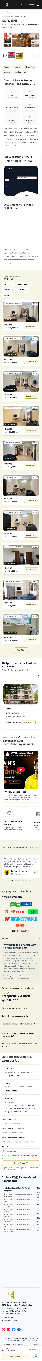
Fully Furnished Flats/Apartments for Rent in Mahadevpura (18, 1230)
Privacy (20, 1344)
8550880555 (8, 1318)
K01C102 (8, 568)
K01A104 (8, 394)
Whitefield (16, 16)
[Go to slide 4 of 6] (23, 880)
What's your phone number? (13, 1137)
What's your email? (13, 1128)
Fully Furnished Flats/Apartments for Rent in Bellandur (18, 1205)
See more (15, 146)
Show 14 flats (14, 1356)
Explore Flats (9, 16)
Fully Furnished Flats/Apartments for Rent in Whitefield (18, 1221)
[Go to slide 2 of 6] (16, 880)
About (6, 67)
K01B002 (8, 463)
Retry (3, 1158)
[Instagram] (3, 1329)
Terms (14, 1344)
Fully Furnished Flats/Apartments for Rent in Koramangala (18, 1215)
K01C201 (8, 637)
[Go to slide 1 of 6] (12, 880)
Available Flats (21, 72)
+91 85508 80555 (12, 1090)
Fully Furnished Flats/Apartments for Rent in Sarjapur (18, 1211)
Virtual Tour (29, 67)
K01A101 (8, 359)
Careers (7, 1344)
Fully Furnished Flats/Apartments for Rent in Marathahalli (18, 1196)
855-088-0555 (28, 5)
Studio (35, 547)
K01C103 (8, 602)
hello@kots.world (12, 1076)
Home (3, 16)
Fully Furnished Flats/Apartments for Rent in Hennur (18, 1201)
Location (7, 72)
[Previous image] (33, 55)
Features (17, 67)
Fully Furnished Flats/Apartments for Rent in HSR (18, 1225)
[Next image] (38, 55)
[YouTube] (8, 1329)
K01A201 (8, 429)
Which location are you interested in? (17, 1147)
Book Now (30, 326)
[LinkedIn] (19, 1329)
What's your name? (9, 1119)
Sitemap (35, 1344)
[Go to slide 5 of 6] (26, 880)
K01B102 (8, 498)
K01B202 (8, 533)
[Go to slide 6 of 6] (29, 880)
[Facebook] (14, 1329)
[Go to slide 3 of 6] (19, 880)
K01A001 (8, 324)
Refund (27, 1344)
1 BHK (35, 304)
